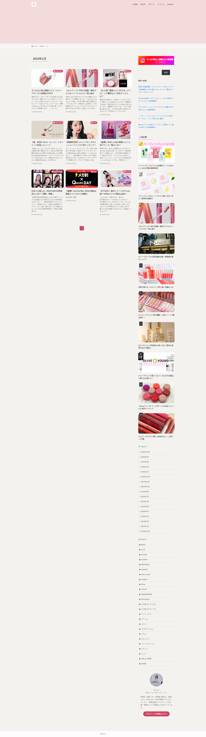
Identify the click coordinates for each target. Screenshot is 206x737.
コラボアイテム (147, 629)
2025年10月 (145, 452)
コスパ (143, 624)
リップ (143, 654)
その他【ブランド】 (148, 609)
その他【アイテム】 (148, 604)
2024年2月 (145, 521)
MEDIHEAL (145, 564)
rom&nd (144, 579)
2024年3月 (145, 516)
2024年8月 (145, 492)
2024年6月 (145, 501)
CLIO (143, 550)
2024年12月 (145, 477)
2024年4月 (145, 511)
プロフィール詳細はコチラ (156, 714)
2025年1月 (145, 472)
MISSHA (144, 569)
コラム (143, 634)
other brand (145, 574)
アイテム (144, 619)
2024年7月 (145, 497)
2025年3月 (145, 462)
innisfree (144, 559)
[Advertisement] (103, 26)
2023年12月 (145, 531)
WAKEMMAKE (146, 594)
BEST (143, 545)
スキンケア (145, 639)
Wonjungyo (145, 599)
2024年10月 (145, 487)
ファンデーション (148, 644)
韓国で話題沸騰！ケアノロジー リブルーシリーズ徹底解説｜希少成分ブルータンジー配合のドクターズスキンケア (156, 89)
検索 (166, 72)
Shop (143, 584)
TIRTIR (144, 589)
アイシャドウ (146, 614)
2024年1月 (145, 526)
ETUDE (144, 555)
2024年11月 (145, 482)
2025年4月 (145, 457)
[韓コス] (33, 4)
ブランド (144, 649)
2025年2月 (145, 467)
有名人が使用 (146, 659)
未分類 (143, 664)
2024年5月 (145, 506)
